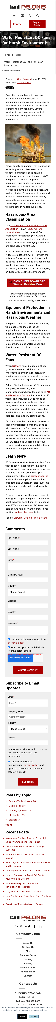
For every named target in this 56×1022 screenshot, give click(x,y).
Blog (18, 54)
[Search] (37, 15)
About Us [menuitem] (28, 943)
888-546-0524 (33, 1001)
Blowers (18, 517)
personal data (15, 642)
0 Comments (24, 82)
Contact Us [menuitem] (28, 947)
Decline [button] (33, 1016)
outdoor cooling (39, 476)
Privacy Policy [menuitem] (28, 971)
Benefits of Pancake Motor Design (24, 904)
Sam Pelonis (24, 79)
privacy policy (31, 765)
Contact (18, 24)
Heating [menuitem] (28, 963)
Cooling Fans (31, 517)
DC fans (16, 366)
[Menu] (14, 15)
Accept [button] (22, 1016)
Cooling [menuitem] (28, 959)
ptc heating (16, 815)
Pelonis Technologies (22, 801)
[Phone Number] (30, 15)
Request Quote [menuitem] (28, 955)
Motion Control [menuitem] (28, 967)
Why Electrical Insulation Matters (23, 891)
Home (7, 54)
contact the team (23, 512)
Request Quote (37, 23)
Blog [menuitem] (28, 951)
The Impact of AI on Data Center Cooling (27, 870)
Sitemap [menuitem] (28, 975)
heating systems (20, 810)
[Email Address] (22, 15)
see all (8, 825)
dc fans (43, 517)
